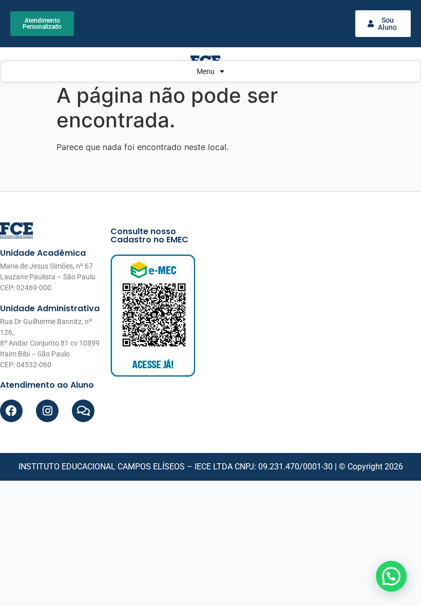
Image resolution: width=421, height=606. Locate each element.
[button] (391, 576)
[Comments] (83, 411)
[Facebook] (11, 411)
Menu (206, 71)
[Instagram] (47, 411)
